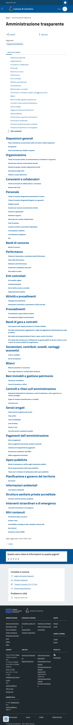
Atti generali (12, 146)
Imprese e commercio (44, 623)
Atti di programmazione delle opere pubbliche (23, 468)
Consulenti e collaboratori (23, 179)
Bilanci (10, 363)
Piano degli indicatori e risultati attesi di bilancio (24, 371)
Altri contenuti (15, 512)
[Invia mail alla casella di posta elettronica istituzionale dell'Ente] (12, 679)
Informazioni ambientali (21, 485)
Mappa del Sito (57, 717)
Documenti (11, 481)
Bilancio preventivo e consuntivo (19, 367)
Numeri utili (9, 692)
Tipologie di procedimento (16, 301)
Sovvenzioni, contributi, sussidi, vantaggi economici (33, 348)
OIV (9, 238)
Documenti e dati (11, 626)
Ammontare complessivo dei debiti (19, 451)
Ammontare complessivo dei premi (19, 267)
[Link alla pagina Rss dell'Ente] (55, 655)
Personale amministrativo (12, 637)
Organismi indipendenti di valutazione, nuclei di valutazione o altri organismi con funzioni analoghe (35, 394)
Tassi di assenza (13, 223)
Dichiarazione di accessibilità (44, 663)
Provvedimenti (15, 309)
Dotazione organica (14, 215)
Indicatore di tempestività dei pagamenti (21, 448)
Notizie (56, 623)
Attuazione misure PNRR (16, 532)
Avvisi (55, 626)
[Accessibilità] (6, 719)
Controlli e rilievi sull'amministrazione (31, 389)
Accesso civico (13, 520)
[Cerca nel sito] (64, 9)
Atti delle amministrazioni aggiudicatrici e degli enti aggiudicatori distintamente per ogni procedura (37, 331)
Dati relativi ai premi (14, 271)
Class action (12, 416)
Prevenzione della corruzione (17, 517)
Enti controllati (16, 276)
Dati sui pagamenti (14, 440)
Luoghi (56, 639)
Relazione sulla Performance (17, 264)
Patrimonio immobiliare (16, 380)
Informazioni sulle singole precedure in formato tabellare (27, 326)
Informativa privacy (44, 655)
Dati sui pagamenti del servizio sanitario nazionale (24, 444)
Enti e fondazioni (11, 630)
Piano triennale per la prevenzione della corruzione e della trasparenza (31, 143)
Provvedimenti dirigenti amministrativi (21, 317)
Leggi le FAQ (42, 672)
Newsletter (57, 658)
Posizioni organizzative (15, 211)
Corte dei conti (13, 403)
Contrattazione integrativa (17, 234)
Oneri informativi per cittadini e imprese (21, 150)
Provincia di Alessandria (28, 656)
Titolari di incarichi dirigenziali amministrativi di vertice (26, 196)
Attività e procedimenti (21, 296)
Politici (8, 642)
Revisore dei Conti (14, 187)
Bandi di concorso (17, 243)
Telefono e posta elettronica (17, 175)
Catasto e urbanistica (28, 633)
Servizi (28, 717)
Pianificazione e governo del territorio (30, 476)
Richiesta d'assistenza (44, 685)
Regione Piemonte (11, 3)
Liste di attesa (13, 423)
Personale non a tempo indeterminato (20, 219)
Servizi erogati (15, 407)
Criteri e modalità (14, 355)
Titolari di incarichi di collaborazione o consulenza (24, 183)
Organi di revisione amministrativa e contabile (23, 399)
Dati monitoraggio (11, 717)
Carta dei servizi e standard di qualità (20, 431)
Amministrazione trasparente (44, 668)
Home (8, 18)
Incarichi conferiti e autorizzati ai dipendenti (22, 227)
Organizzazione (16, 155)
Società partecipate (14, 284)
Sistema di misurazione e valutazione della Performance (26, 256)
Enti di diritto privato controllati (18, 288)
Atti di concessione (14, 359)
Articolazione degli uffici (16, 171)
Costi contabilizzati (14, 419)
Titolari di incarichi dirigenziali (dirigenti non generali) (26, 200)
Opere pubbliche (16, 460)
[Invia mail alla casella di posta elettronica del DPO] (15, 702)
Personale (12, 192)
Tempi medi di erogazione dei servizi (20, 412)
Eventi (56, 642)
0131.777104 (10, 669)
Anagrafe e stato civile (28, 625)
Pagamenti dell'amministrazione (27, 435)
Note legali (41, 658)
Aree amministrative (12, 623)
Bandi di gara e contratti (21, 322)
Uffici (7, 645)
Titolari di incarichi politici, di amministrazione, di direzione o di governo (32, 159)
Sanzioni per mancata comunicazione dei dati (23, 163)
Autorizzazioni (26, 630)
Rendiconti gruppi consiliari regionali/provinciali (24, 167)
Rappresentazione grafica (16, 292)
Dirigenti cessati (13, 204)
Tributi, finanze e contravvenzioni (44, 628)
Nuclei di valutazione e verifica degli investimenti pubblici (27, 464)
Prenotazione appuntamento (44, 680)
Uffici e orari (9, 689)
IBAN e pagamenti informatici (18, 455)
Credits (41, 717)
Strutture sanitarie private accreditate (31, 494)
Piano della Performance (16, 260)
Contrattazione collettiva (16, 230)
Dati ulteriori (12, 528)
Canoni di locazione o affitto (17, 384)
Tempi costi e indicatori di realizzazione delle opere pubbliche (28, 472)
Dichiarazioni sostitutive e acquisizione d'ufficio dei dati (26, 304)
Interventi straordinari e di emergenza (31, 503)
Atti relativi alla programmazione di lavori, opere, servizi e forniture (30, 336)
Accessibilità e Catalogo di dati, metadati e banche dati (26, 524)
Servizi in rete (12, 427)
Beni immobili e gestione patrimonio (29, 376)
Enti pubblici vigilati (14, 280)
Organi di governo (11, 633)
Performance (14, 251)
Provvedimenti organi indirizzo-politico (21, 313)
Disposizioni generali (19, 138)
